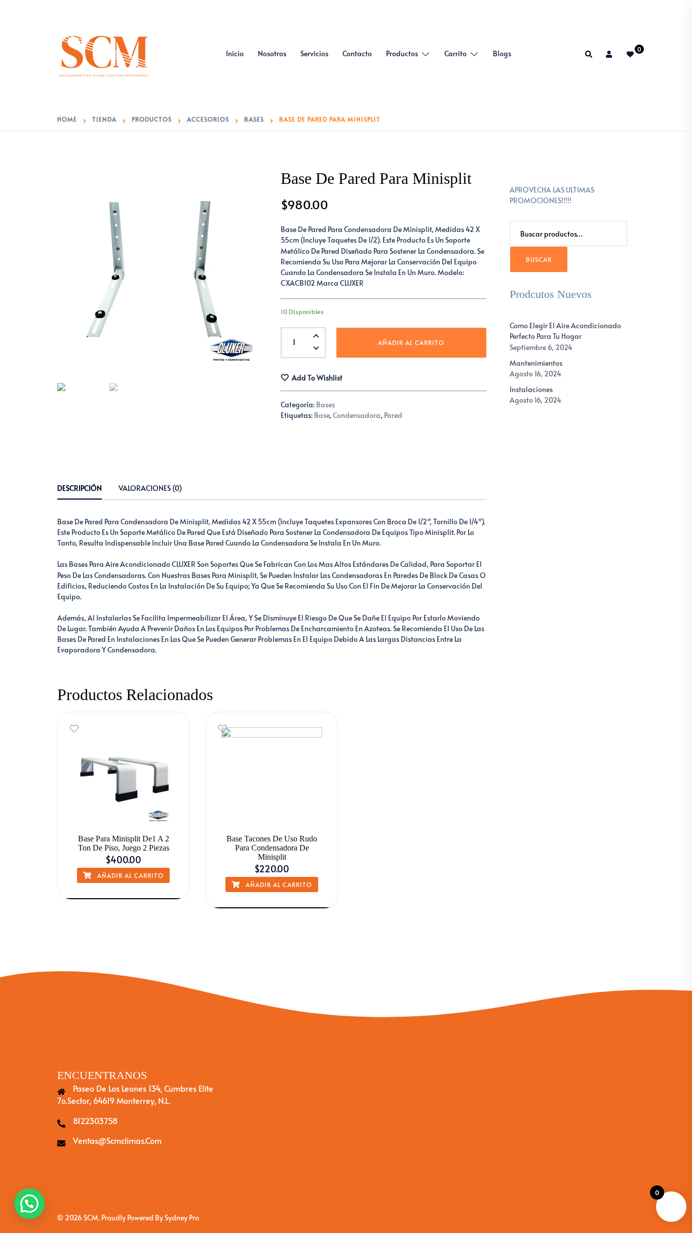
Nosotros (272, 53)
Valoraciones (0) (150, 488)
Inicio (235, 53)
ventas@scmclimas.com (117, 1140)
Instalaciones (531, 389)
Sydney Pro (182, 1217)
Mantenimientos (536, 363)
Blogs (502, 53)
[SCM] (104, 52)
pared (393, 415)
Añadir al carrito (411, 342)
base (321, 415)
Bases (325, 404)
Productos (402, 53)
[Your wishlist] (631, 54)
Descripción (79, 488)
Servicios (314, 53)
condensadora (356, 415)
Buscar (539, 259)
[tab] (79, 488)
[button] (316, 349)
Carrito (455, 53)
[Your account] (610, 54)
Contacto (357, 53)
